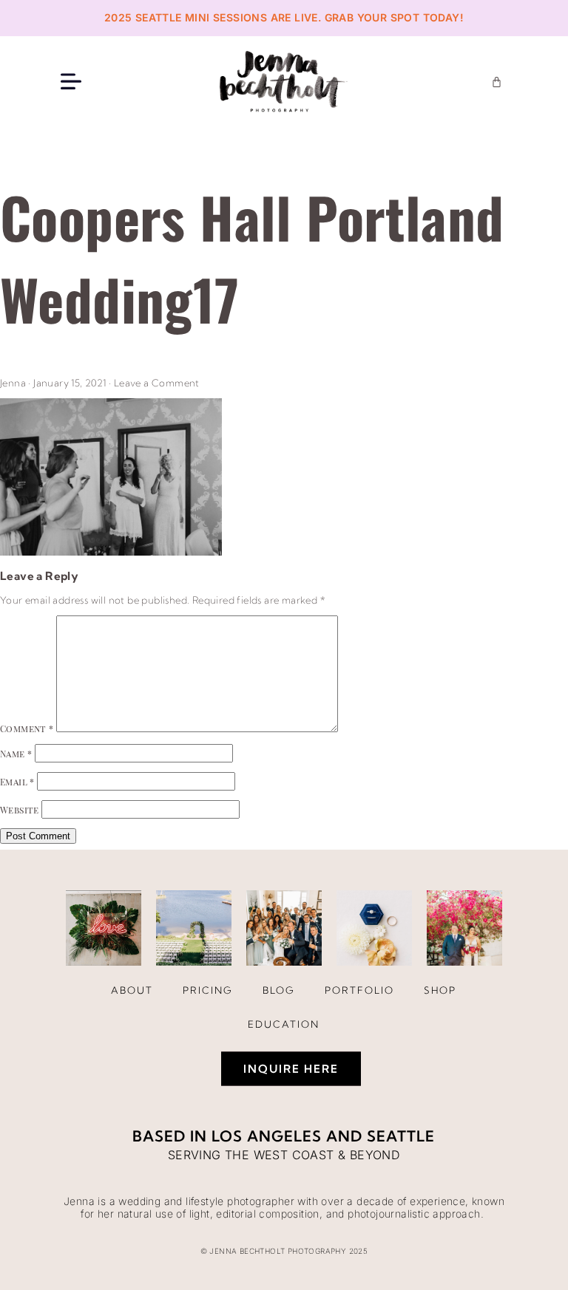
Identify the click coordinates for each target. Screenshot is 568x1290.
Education (284, 1024)
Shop (440, 990)
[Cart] (496, 81)
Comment (27, 728)
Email (17, 782)
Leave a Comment (157, 383)
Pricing (208, 990)
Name (16, 754)
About (132, 990)
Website (19, 810)
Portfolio (359, 990)
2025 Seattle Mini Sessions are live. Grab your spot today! (284, 17)
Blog (279, 990)
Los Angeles (267, 1136)
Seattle (401, 1136)
